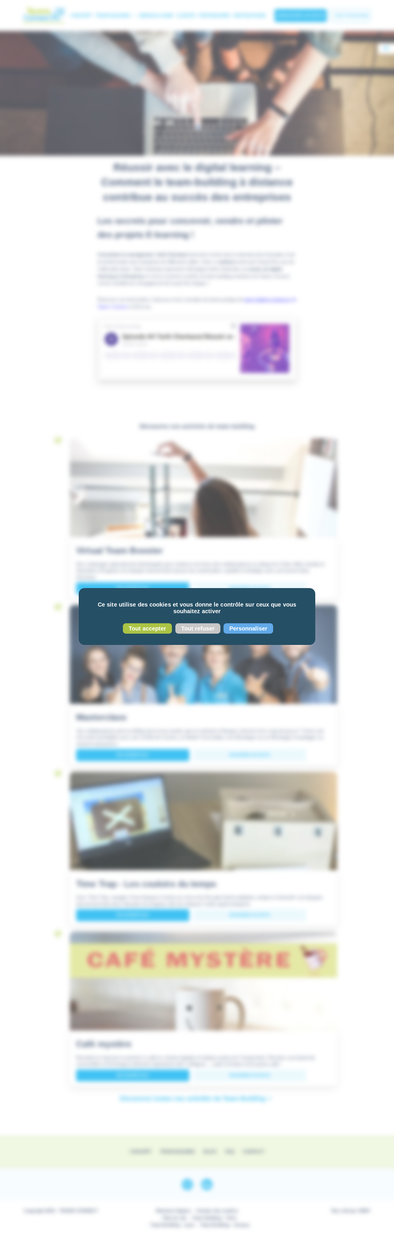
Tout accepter (147, 628)
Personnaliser (248, 628)
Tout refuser (198, 628)
